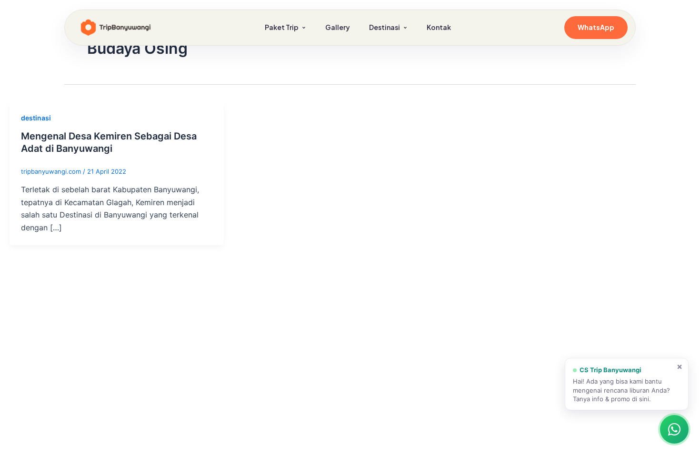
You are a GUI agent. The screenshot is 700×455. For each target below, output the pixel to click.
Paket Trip (282, 27)
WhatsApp (596, 27)
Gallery (337, 27)
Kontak (439, 27)
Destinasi (384, 27)
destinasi (36, 118)
